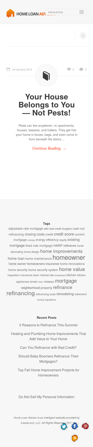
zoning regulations (46, 299)
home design (31, 252)
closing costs (35, 234)
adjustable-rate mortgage (25, 228)
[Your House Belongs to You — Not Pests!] (46, 75)
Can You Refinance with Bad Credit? (48, 347)
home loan (16, 258)
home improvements (61, 250)
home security (17, 270)
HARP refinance (64, 245)
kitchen (71, 275)
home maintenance (38, 258)
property (46, 287)
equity (63, 240)
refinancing (20, 293)
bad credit (55, 229)
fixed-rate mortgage (39, 245)
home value (72, 268)
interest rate (47, 275)
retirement (81, 294)
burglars (67, 229)
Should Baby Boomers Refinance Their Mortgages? (48, 359)
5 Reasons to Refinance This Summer (48, 324)
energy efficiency (47, 239)
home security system (43, 270)
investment (60, 275)
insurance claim (30, 275)
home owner (17, 263)
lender (34, 282)
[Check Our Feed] (74, 442)
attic (46, 229)
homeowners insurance (43, 263)
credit (49, 234)
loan (40, 281)
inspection (14, 275)
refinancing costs (46, 294)
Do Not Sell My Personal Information (46, 396)
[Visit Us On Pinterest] (85, 430)
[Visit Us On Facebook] (74, 430)
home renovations (72, 263)
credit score (64, 234)
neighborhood (30, 287)
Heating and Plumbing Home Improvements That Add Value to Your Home (48, 336)
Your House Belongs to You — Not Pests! (46, 104)
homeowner (69, 256)
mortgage (66, 280)
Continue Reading (46, 148)
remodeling (65, 293)
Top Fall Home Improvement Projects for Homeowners (48, 372)
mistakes (49, 282)
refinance (62, 287)
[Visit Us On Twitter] (64, 430)
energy (31, 240)
